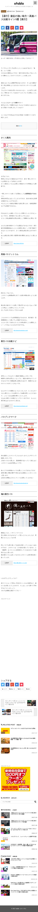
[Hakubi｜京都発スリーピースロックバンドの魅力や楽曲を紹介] (5, 877)
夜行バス (21, 689)
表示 (20, 126)
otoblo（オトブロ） (21, 908)
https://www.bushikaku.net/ (20, 406)
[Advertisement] (19, 619)
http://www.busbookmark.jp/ (21, 483)
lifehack (3, 11)
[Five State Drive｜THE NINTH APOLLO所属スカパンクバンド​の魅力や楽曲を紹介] (5, 893)
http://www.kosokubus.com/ (21, 330)
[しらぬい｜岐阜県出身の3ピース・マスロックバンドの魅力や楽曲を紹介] (5, 869)
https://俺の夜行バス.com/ (20, 563)
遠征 (28, 689)
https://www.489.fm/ (19, 243)
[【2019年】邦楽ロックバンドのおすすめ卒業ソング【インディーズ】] (5, 861)
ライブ (5, 689)
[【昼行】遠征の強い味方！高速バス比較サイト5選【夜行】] (17, 28)
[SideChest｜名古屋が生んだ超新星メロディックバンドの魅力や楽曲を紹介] (5, 885)
